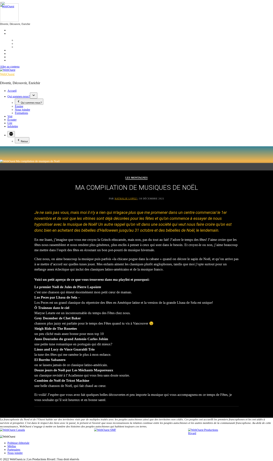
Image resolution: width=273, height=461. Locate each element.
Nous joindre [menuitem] (22, 43)
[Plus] (11, 134)
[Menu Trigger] (1, 2)
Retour (24, 141)
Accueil (12, 90)
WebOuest (7, 74)
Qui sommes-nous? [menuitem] (18, 35)
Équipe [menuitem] (19, 40)
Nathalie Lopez (126, 198)
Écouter (12, 119)
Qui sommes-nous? (18, 96)
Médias (11, 446)
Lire (9, 123)
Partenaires (13, 449)
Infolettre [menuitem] (12, 60)
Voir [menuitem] (9, 50)
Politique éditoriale (18, 442)
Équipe (19, 106)
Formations (21, 113)
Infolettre (12, 126)
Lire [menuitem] (9, 56)
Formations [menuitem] (21, 46)
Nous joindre (22, 109)
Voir (9, 116)
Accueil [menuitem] (12, 30)
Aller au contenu (10, 66)
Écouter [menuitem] (12, 53)
